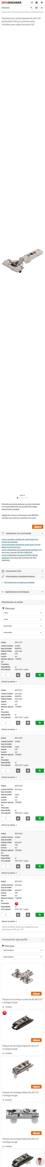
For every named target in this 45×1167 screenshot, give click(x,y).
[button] (39, 1161)
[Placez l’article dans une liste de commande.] (28, 675)
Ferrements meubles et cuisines (20, 12)
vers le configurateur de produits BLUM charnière (19, 550)
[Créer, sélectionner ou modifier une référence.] (18, 675)
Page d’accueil (6, 12)
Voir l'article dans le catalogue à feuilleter (19, 582)
